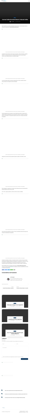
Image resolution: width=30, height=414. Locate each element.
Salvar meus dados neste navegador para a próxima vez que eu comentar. (13, 356)
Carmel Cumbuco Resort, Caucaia (22, 288)
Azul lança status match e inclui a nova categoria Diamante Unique (15, 397)
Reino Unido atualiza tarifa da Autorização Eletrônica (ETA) (13, 390)
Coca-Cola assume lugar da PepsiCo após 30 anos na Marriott (15, 333)
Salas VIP (26, 411)
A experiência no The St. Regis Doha (15, 319)
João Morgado (12, 21)
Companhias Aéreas (22, 411)
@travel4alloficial (10, 266)
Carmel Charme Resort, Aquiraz (8, 288)
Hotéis (15, 17)
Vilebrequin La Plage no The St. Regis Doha (15, 304)
